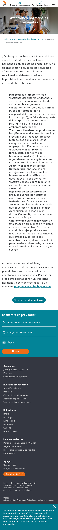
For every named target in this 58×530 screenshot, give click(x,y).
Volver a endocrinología (28, 300)
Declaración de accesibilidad (16, 488)
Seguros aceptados (13, 446)
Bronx (6, 413)
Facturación (9, 453)
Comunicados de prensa (15, 376)
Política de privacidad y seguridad (18, 485)
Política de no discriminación (24, 483)
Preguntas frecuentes (14, 468)
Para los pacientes (13, 439)
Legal (5, 483)
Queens (7, 427)
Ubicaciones (9, 410)
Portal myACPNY (14, 474)
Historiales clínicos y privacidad (19, 449)
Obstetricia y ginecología (15, 395)
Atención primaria (12, 388)
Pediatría (7, 391)
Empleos (7, 373)
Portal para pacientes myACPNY (19, 442)
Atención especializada (14, 398)
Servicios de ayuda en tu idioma (17, 490)
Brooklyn (8, 417)
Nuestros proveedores (15, 384)
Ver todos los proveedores (16, 402)
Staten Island (10, 431)
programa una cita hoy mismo (32, 286)
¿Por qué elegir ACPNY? (15, 369)
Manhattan (8, 424)
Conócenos (9, 366)
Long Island (9, 420)
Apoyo (7, 461)
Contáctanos (9, 465)
